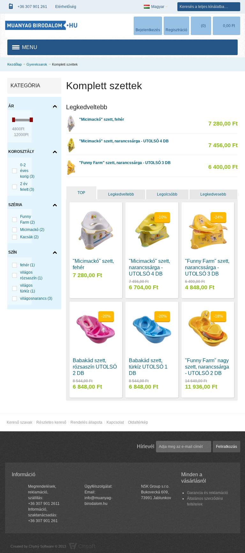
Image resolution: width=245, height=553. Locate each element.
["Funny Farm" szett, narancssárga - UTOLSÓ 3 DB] (71, 160)
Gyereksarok (36, 64)
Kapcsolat (115, 422)
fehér (27, 265)
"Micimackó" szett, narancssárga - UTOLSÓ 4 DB (124, 141)
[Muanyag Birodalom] (42, 25)
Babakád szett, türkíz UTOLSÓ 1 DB (148, 367)
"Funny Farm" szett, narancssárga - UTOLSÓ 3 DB (125, 163)
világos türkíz (27, 288)
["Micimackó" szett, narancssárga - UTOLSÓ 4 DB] (71, 138)
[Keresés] (235, 6)
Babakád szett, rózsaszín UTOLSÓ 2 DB (95, 367)
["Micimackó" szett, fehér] (71, 117)
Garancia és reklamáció (207, 493)
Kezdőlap (14, 64)
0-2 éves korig (27, 171)
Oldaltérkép (138, 422)
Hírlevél (145, 446)
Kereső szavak (19, 422)
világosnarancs (36, 298)
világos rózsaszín (31, 275)
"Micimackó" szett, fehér (101, 119)
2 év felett (27, 187)
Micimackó (32, 229)
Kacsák (29, 237)
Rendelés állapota (86, 422)
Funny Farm (27, 219)
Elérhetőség (65, 6)
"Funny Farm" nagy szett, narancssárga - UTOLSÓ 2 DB (207, 367)
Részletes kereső (51, 422)
